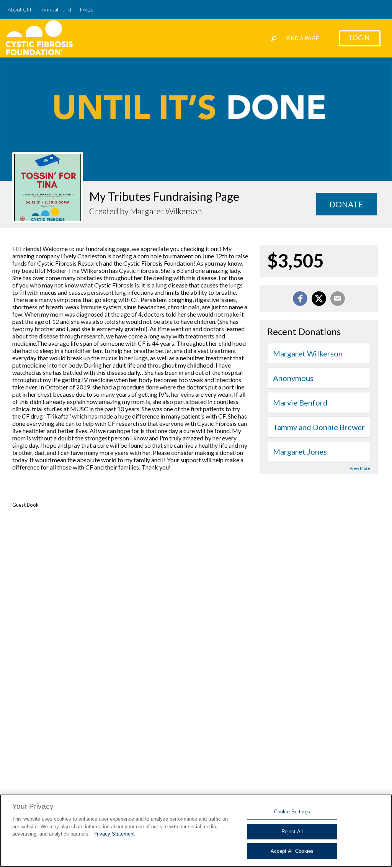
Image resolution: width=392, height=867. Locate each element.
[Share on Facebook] (300, 299)
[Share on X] (319, 299)
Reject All (292, 831)
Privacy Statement (114, 834)
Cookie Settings (292, 811)
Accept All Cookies (292, 851)
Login (360, 38)
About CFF (20, 9)
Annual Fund (56, 9)
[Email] (338, 299)
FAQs (86, 9)
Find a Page (302, 38)
